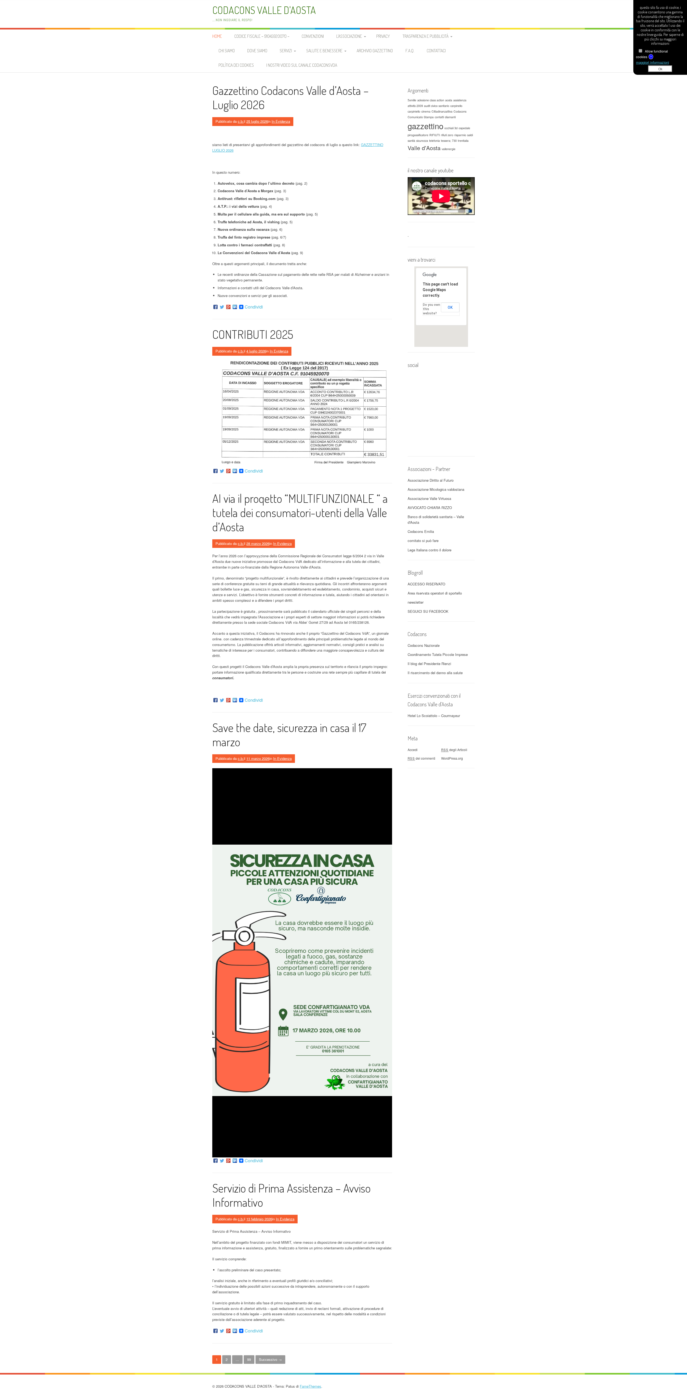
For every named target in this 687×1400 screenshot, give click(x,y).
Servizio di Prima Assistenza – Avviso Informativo (291, 1194)
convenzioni (313, 36)
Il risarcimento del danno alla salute (435, 672)
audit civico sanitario (436, 106)
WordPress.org (452, 758)
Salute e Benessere (324, 50)
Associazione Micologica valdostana (436, 489)
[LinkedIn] (235, 307)
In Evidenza (281, 121)
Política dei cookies (236, 65)
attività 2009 (415, 106)
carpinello (456, 106)
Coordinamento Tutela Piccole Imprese (438, 654)
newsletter (415, 602)
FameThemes (310, 1386)
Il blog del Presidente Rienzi (429, 663)
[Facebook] (215, 307)
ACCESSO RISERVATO (426, 583)
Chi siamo (226, 50)
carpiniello (414, 111)
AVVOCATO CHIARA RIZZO (430, 507)
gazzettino (425, 125)
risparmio (460, 135)
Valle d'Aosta (424, 148)
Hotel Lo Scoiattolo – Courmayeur (434, 715)
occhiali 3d (451, 128)
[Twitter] (222, 307)
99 (249, 1359)
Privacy (383, 36)
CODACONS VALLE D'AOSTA (264, 10)
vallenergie (448, 149)
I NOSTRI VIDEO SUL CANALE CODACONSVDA (301, 65)
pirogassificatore (418, 135)
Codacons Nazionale (424, 645)
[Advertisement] (441, 854)
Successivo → (270, 1359)
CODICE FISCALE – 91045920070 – (261, 36)
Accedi (413, 749)
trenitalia (463, 141)
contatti (439, 117)
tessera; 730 (449, 141)
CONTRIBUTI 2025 (252, 334)
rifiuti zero (447, 135)
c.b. (241, 121)
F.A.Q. (409, 50)
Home (217, 36)
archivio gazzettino (375, 50)
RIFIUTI (434, 135)
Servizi (286, 50)
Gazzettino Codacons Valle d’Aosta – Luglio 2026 (290, 97)
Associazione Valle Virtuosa (429, 498)
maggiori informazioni (652, 62)
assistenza (459, 100)
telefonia (434, 141)
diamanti (450, 117)
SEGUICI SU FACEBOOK (428, 611)
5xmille (412, 100)
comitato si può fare (423, 540)
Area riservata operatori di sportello (435, 593)
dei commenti (421, 758)
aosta (448, 100)
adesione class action (430, 100)
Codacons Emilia (421, 531)
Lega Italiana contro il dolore (429, 549)
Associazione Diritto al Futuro (431, 480)
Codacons (460, 111)
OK (450, 307)
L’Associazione (349, 36)
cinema (425, 111)
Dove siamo (257, 50)
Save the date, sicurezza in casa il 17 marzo (289, 734)
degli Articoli (454, 749)
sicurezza (422, 141)
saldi (470, 135)
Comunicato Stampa (421, 117)
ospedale (464, 128)
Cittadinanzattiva (442, 111)
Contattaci (436, 50)
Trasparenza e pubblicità (425, 36)
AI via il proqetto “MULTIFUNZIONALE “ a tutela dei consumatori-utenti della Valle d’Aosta (300, 512)
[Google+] (228, 307)
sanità (411, 141)
